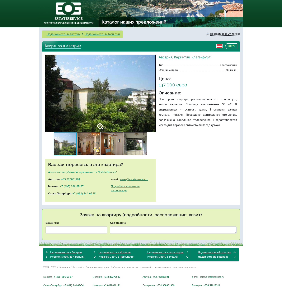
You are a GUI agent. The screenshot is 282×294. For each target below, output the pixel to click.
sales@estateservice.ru (134, 179)
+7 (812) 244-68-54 (84, 193)
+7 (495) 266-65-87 (72, 186)
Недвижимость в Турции (162, 256)
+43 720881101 (70, 179)
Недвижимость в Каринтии (102, 34)
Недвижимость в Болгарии (214, 252)
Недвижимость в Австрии (63, 34)
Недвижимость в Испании (114, 252)
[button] (152, 93)
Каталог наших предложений (134, 22)
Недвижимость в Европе (213, 256)
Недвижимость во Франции (67, 256)
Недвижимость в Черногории (165, 252)
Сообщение (118, 222)
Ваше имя (52, 222)
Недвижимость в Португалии (116, 256)
